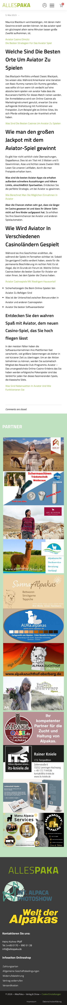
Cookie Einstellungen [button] (51, 994)
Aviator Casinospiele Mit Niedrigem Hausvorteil (30, 281)
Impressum (31, 1001)
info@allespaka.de (12, 949)
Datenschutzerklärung (52, 1001)
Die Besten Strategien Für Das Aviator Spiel (28, 43)
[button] (52, 5)
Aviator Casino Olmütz (17, 39)
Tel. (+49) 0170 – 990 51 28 (17, 945)
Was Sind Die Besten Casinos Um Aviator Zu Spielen (33, 123)
